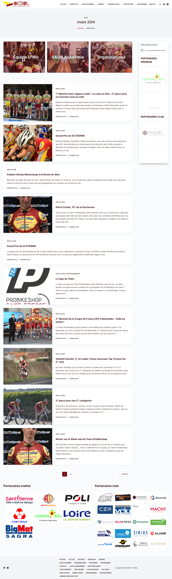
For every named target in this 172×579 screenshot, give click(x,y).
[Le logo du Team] (27, 286)
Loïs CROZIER (79, 569)
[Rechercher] (160, 4)
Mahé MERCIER (91, 573)
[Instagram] (167, 4)
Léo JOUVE (105, 569)
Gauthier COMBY (94, 566)
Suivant (125, 474)
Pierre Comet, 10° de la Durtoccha (75, 207)
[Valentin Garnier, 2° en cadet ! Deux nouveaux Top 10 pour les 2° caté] (27, 366)
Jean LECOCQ (64, 573)
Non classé (60, 89)
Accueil (62, 559)
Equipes (101, 4)
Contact (152, 4)
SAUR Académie (88, 4)
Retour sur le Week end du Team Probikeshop (81, 439)
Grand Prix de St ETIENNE (70, 135)
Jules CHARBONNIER (77, 566)
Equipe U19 (74, 4)
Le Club (63, 4)
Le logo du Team (65, 278)
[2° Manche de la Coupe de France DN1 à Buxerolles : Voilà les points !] (27, 326)
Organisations (113, 4)
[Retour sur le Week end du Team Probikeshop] (27, 446)
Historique (93, 563)
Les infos (81, 559)
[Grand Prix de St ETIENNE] (27, 143)
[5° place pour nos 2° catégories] (27, 406)
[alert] (154, 50)
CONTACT (62, 566)
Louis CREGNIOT (65, 569)
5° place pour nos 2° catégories (74, 400)
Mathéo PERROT (106, 573)
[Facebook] (164, 4)
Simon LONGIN (77, 573)
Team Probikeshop (73, 274)
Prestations (128, 4)
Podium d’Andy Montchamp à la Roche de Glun (33, 174)
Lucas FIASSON (92, 569)
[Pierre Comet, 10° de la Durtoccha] (27, 214)
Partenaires (142, 4)
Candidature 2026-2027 (68, 576)
